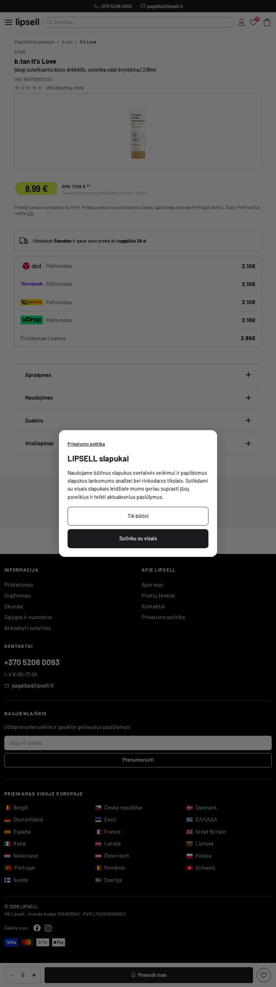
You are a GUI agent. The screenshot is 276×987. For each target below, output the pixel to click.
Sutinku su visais (138, 538)
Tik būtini (138, 516)
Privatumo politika (86, 444)
